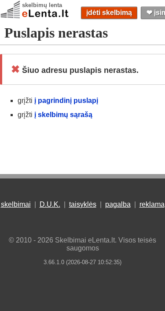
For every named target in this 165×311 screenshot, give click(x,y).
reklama (152, 204)
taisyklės (82, 204)
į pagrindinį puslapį (66, 100)
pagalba (118, 204)
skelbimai (16, 204)
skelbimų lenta (42, 5)
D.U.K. (50, 204)
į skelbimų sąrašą (63, 114)
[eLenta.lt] (35, 16)
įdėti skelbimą (109, 12)
